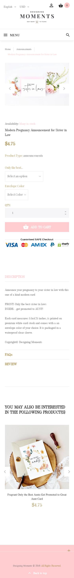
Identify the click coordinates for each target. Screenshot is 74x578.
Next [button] (64, 88)
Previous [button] (10, 88)
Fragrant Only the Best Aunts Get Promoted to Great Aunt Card (37, 497)
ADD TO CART (41, 227)
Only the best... (14, 168)
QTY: (8, 205)
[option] (37, 84)
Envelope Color (14, 186)
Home (8, 49)
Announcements (24, 49)
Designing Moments (22, 566)
